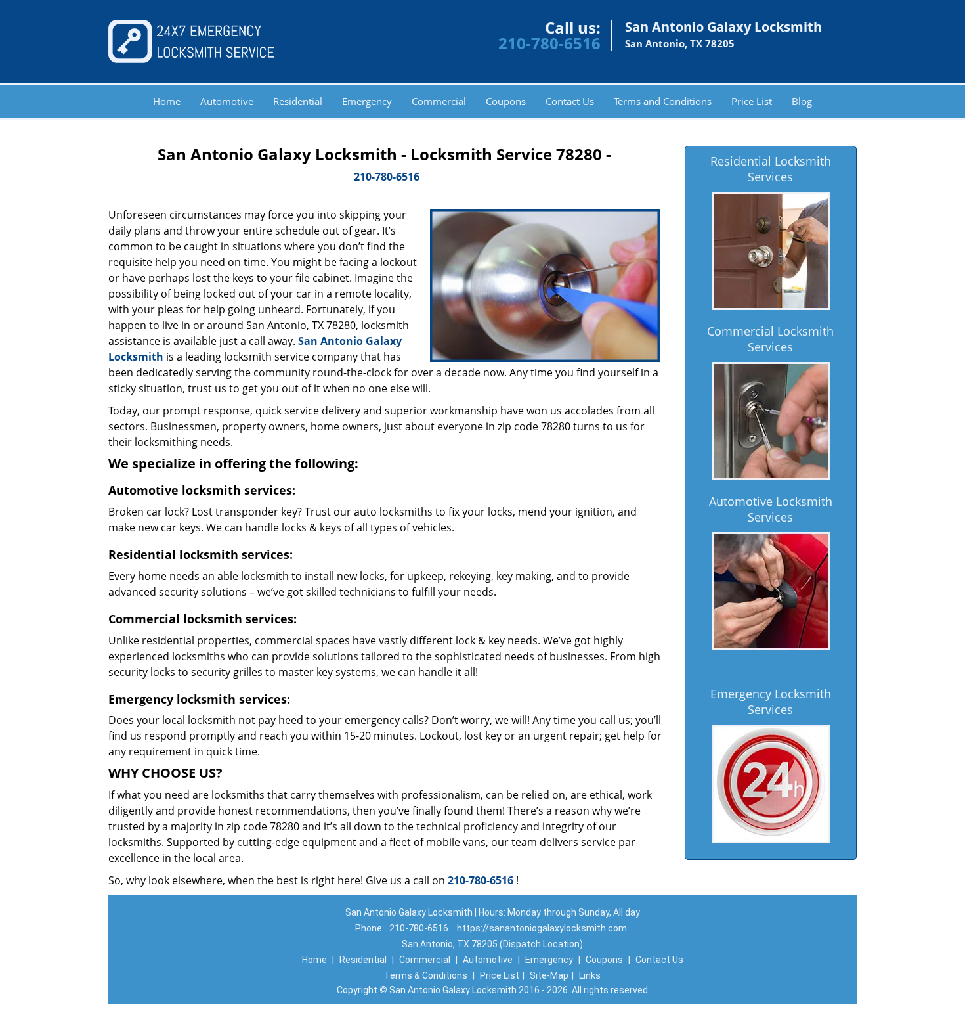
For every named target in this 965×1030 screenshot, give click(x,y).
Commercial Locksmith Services (770, 339)
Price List (751, 101)
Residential (297, 101)
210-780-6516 (549, 43)
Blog (802, 101)
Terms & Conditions (425, 975)
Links (590, 975)
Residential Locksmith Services (770, 169)
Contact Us (570, 101)
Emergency (367, 101)
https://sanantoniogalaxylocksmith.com (542, 928)
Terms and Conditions (663, 101)
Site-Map (549, 975)
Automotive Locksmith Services (770, 509)
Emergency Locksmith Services (770, 701)
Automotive (226, 101)
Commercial (439, 101)
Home (167, 101)
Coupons (506, 101)
